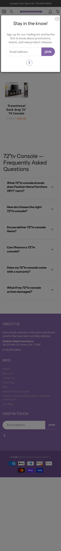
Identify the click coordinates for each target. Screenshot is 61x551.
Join (48, 51)
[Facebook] (29, 63)
